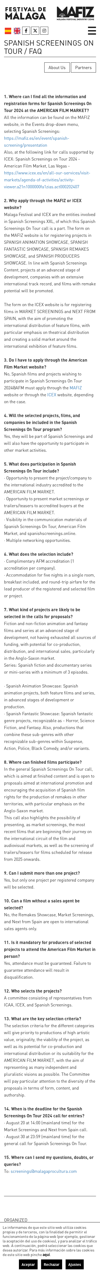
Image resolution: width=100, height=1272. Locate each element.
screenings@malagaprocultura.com (44, 1171)
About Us (57, 67)
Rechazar (51, 1264)
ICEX (51, 394)
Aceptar (28, 1264)
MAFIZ (76, 387)
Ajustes (74, 1264)
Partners (83, 67)
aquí (46, 1254)
